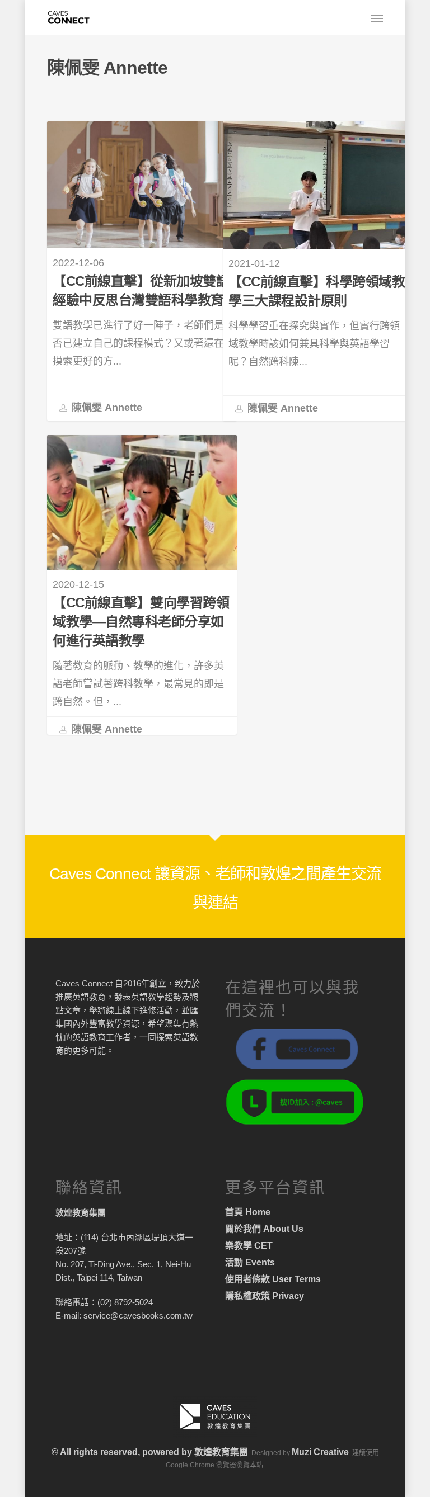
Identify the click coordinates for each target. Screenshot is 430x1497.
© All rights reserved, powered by (123, 1452)
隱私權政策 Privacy (264, 1296)
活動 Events (250, 1262)
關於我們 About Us (264, 1229)
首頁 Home (247, 1212)
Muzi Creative (320, 1452)
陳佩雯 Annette (105, 407)
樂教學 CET (249, 1245)
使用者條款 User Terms (273, 1279)
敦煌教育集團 (221, 1452)
